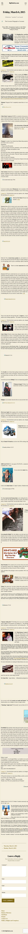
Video (22, 128)
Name (3, 878)
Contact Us (3, 70)
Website (3, 892)
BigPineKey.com (14, 3)
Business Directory (6, 912)
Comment (4, 865)
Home (3, 911)
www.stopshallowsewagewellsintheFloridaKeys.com (14, 98)
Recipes (3, 916)
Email (3, 885)
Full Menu (4, 914)
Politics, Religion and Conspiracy (10, 920)
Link (24, 293)
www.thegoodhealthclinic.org (20, 658)
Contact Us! (4, 918)
